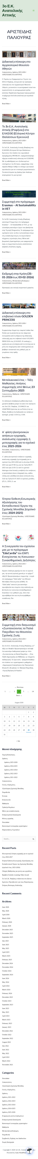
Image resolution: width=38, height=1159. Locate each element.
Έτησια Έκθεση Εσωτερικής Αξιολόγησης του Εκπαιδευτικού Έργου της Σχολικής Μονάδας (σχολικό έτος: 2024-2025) (18, 505)
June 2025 (5, 944)
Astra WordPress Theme (23, 1153)
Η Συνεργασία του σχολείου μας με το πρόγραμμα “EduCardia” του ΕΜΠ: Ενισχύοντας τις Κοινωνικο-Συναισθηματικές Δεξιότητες (19, 553)
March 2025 (6, 956)
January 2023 (6, 1027)
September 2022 (7, 1038)
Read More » (6, 103)
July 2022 (5, 1046)
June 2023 (5, 1008)
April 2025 (5, 952)
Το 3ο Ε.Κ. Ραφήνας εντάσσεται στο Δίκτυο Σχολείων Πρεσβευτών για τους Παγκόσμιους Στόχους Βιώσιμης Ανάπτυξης (17, 882)
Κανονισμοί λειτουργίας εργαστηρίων (14, 826)
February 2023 (7, 1023)
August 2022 (6, 1042)
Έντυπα (4, 796)
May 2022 (5, 1053)
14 (33, 691)
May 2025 (5, 948)
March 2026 (6, 918)
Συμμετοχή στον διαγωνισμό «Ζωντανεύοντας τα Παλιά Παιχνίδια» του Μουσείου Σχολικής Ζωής (19, 630)
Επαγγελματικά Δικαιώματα (11, 815)
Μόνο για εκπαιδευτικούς (10, 811)
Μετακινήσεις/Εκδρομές (20, 281)
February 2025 (7, 960)
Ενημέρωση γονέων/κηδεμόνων (13, 1116)
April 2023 (5, 1016)
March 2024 (6, 990)
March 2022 (6, 1061)
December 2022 (7, 1031)
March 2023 (6, 1020)
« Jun (18, 741)
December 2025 (7, 929)
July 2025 (5, 941)
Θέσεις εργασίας (7, 818)
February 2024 (7, 993)
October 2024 (6, 971)
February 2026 (7, 922)
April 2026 (5, 914)
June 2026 (5, 907)
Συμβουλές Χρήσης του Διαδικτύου (14, 1138)
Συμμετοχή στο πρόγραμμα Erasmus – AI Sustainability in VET (19, 205)
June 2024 (5, 978)
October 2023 (6, 1001)
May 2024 (5, 982)
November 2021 (7, 1065)
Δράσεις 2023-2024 (10, 770)
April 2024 (5, 986)
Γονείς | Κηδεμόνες (8, 785)
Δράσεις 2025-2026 (19, 72)
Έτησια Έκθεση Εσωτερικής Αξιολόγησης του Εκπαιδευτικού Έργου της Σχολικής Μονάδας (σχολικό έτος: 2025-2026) (17, 864)
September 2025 (7, 937)
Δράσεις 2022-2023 (10, 773)
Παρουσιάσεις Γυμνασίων (11, 830)
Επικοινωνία (6, 800)
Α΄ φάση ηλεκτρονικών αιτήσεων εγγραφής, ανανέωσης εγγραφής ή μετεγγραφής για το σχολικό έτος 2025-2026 (18, 439)
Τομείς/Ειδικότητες (8, 755)
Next (19, 695)
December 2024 (7, 963)
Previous (19, 687)
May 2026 (5, 911)
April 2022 (5, 1057)
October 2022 (6, 1035)
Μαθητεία (15, 394)
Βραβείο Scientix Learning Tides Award (15, 875)
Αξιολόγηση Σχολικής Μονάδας (13, 516)
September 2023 (7, 1005)
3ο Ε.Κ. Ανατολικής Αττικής (12, 10)
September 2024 (7, 975)
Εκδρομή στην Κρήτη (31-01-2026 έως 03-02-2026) (18, 275)
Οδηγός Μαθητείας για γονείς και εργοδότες (17, 871)
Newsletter (5, 450)
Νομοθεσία (6, 792)
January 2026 (6, 926)
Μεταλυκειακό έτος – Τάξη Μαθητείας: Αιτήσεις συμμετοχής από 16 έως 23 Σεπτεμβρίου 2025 (18, 385)
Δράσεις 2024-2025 (19, 564)
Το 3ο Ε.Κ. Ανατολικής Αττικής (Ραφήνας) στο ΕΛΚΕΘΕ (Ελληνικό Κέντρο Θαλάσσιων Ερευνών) (18, 132)
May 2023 (5, 1012)
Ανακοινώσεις (7, 72)
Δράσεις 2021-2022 (10, 777)
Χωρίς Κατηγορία (8, 1142)
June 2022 (5, 1050)
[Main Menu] (33, 10)
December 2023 (7, 997)
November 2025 (7, 933)
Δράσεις (5, 758)
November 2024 (7, 967)
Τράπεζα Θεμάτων (8, 807)
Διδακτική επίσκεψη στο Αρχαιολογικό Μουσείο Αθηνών (16, 65)
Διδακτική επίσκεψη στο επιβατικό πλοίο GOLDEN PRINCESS (17, 316)
